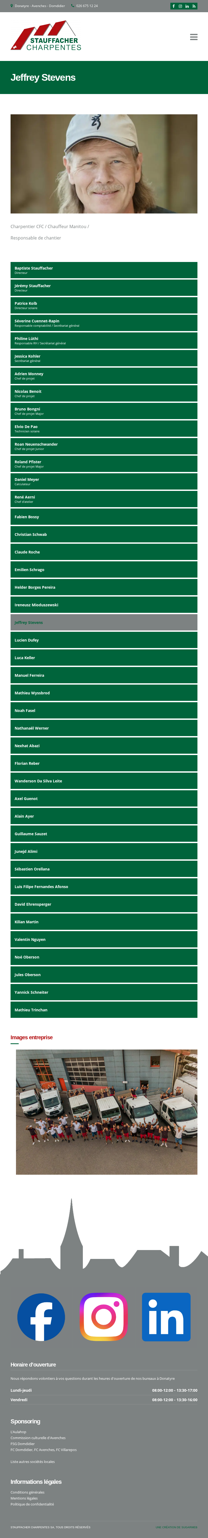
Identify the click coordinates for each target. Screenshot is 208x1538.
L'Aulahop (18, 1431)
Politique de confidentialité (32, 1504)
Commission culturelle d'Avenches (38, 1437)
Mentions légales (24, 1498)
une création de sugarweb (176, 1527)
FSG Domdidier (23, 1443)
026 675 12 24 (87, 6)
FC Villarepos (66, 1449)
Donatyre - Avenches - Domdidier (40, 6)
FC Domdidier (21, 1449)
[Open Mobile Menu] (193, 37)
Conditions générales (27, 1492)
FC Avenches (44, 1449)
